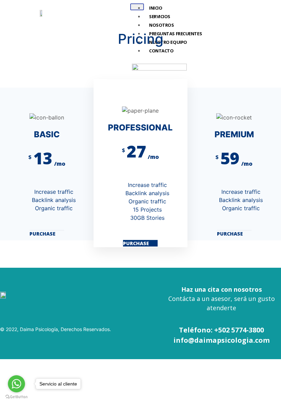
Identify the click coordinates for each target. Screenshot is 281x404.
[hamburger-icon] (137, 6)
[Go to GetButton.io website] (16, 397)
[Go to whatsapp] (16, 383)
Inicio (155, 8)
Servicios (159, 16)
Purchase (43, 233)
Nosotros (161, 25)
